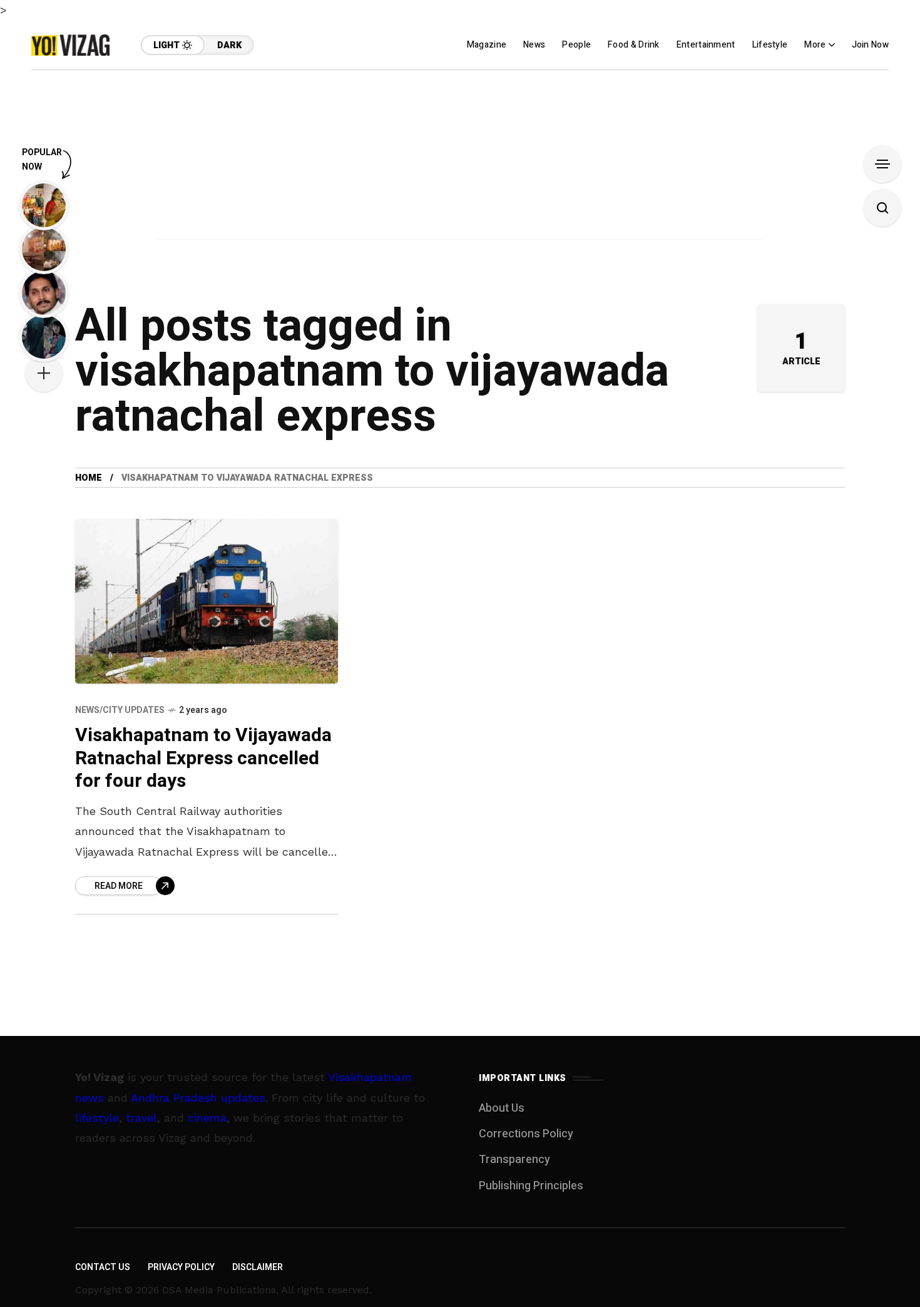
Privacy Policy (181, 1267)
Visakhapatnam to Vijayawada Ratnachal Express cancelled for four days (203, 758)
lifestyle (97, 1117)
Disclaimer (257, 1267)
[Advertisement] (460, 157)
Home (88, 477)
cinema (207, 1117)
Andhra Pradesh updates (198, 1097)
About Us (501, 1108)
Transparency (514, 1159)
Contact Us (102, 1267)
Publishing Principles (531, 1185)
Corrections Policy (526, 1133)
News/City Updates (120, 710)
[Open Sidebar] (882, 164)
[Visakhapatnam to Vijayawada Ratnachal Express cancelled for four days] (206, 601)
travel (141, 1117)
